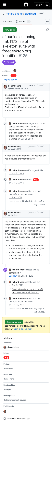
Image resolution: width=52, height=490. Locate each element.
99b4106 (41, 205)
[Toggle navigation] (4, 4)
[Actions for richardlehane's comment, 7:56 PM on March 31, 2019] (47, 147)
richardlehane (14, 13)
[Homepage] (26, 4)
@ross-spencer (27, 95)
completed (14, 272)
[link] (17, 123)
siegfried (30, 13)
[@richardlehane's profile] (5, 86)
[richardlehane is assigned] (14, 70)
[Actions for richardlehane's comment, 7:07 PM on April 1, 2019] (47, 213)
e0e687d (41, 312)
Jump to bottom (9, 79)
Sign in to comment (23, 329)
